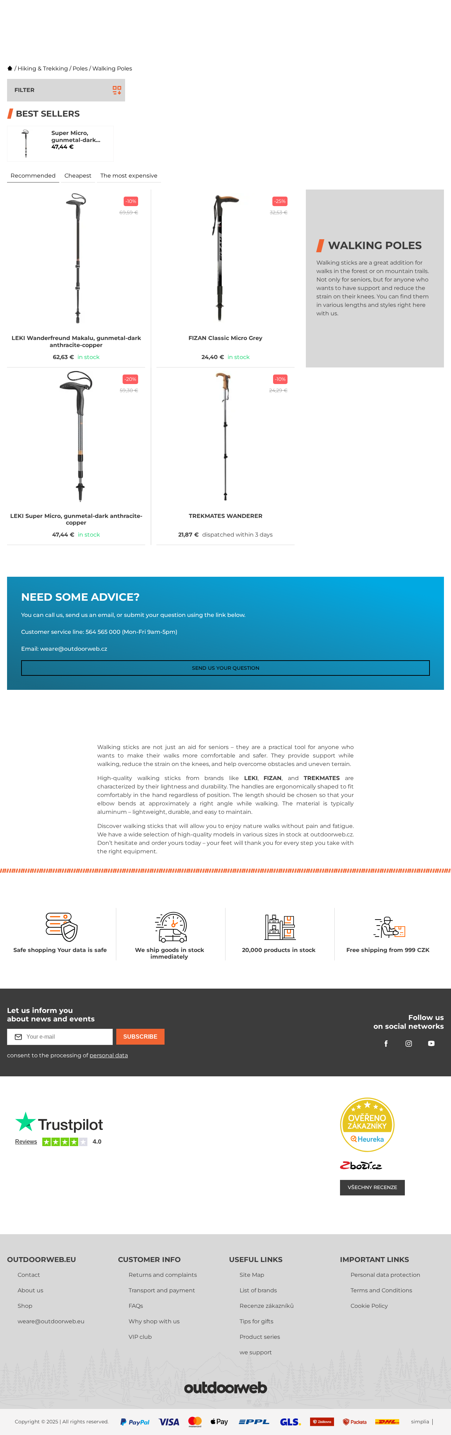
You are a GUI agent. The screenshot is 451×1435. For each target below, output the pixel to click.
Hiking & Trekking (43, 68)
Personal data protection (385, 1275)
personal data (108, 1055)
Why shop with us (154, 1321)
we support (256, 1352)
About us (30, 1290)
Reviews (26, 1142)
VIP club (140, 1337)
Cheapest (78, 175)
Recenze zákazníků (267, 1306)
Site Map (252, 1275)
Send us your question (225, 668)
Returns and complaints (163, 1275)
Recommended (33, 175)
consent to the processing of (67, 1055)
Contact (29, 1275)
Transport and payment (162, 1290)
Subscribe (140, 1037)
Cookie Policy (369, 1306)
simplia (420, 1422)
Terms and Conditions (381, 1290)
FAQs (136, 1306)
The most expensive (128, 175)
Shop (25, 1306)
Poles (80, 68)
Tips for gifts (256, 1321)
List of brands (258, 1290)
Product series (260, 1337)
